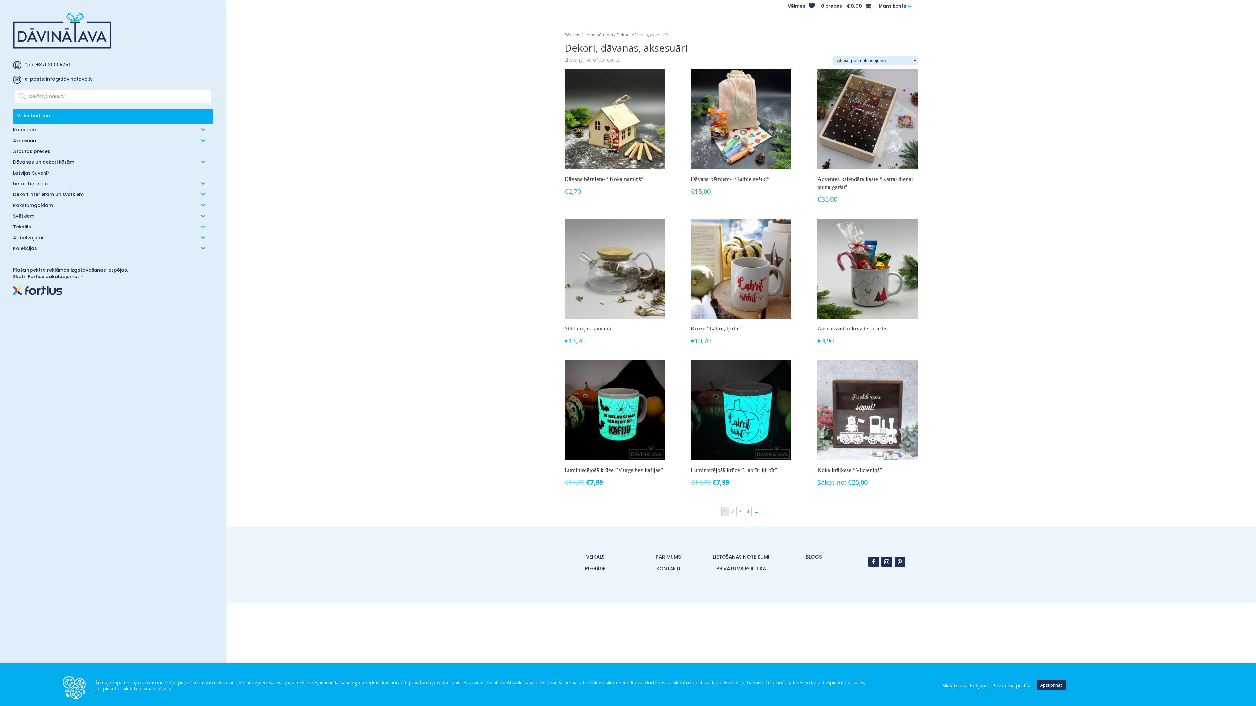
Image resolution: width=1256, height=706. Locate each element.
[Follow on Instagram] (886, 562)
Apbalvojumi (28, 238)
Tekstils (22, 227)
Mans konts (892, 6)
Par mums (668, 556)
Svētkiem (23, 216)
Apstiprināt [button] (1051, 685)
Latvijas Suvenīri (31, 173)
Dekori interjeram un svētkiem (48, 195)
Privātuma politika (1012, 685)
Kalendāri (24, 130)
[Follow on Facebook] (873, 562)
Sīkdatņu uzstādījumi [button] (964, 685)
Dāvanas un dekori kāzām (43, 162)
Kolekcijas (25, 249)
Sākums (572, 35)
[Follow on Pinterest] (900, 562)
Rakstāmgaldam (33, 206)
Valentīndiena (33, 115)
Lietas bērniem (30, 184)
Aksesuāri (24, 141)
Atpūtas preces (31, 152)
